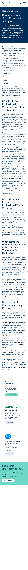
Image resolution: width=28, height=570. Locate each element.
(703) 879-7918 (14, 476)
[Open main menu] (24, 3)
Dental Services (9, 10)
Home (3, 10)
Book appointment (11, 394)
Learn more (10, 422)
